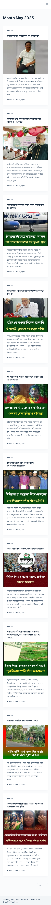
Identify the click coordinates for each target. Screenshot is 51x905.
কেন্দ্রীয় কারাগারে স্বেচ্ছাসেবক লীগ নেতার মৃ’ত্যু (23, 36)
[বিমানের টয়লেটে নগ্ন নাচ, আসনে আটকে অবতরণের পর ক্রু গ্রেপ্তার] (25, 229)
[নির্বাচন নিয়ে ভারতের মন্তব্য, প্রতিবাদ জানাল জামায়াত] (25, 570)
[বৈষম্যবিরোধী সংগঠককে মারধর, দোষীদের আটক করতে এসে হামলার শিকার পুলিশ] (25, 827)
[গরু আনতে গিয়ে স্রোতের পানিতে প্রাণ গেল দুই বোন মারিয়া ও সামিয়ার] (25, 401)
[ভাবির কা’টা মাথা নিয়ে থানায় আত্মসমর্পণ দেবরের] (25, 742)
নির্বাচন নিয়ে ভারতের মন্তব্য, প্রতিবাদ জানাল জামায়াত (25, 548)
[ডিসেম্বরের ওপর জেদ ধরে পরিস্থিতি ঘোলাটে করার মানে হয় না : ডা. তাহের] (25, 143)
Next (41, 886)
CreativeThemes (10, 902)
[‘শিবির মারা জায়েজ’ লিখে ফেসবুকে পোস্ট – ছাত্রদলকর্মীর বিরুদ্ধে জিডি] (25, 487)
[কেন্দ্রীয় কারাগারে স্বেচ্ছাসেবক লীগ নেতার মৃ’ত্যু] (25, 57)
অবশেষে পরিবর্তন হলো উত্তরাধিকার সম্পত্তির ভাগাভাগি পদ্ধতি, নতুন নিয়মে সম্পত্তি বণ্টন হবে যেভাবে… (23, 634)
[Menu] (47, 4)
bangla (10, 31)
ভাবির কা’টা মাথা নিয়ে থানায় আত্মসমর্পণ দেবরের (22, 720)
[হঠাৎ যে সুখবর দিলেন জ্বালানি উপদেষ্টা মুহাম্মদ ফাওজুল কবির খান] (25, 315)
